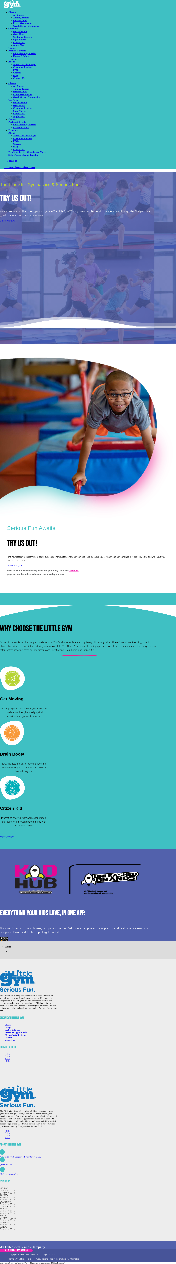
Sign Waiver (19, 39)
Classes (12, 12)
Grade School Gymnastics (26, 26)
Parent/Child (20, 20)
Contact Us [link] (10, 1040)
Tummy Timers (21, 17)
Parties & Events (17, 50)
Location (12, 160)
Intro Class (28, 167)
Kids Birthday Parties (24, 53)
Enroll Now (14, 167)
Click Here (4, 938)
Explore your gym (7, 221)
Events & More (21, 56)
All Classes (18, 15)
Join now (74, 570)
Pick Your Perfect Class (20, 152)
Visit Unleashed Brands (16, 1250)
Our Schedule (20, 31)
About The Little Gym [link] (15, 1035)
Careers (17, 72)
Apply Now (19, 45)
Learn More (39, 152)
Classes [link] (8, 1025)
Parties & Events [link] (12, 1030)
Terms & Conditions (17, 1259)
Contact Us (19, 42)
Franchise (13, 59)
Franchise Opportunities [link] (16, 1032)
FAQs (16, 70)
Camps (12, 48)
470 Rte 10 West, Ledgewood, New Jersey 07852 (20, 1157)
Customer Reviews (22, 37)
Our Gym (13, 28)
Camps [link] (8, 1027)
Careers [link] (8, 1037)
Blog (15, 75)
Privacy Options (41, 1259)
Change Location (30, 155)
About (11, 61)
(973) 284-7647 (6, 1164)
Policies (30, 1259)
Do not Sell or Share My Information (64, 1259)
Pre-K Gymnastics (22, 23)
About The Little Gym (24, 64)
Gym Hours (19, 34)
